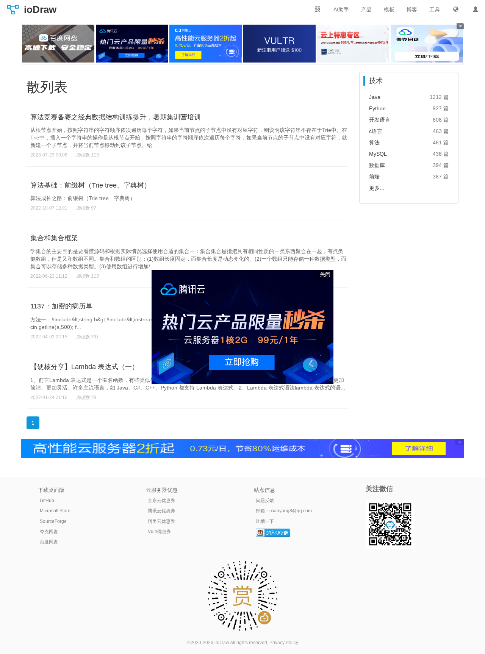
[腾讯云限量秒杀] (132, 43)
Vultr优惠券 (159, 531)
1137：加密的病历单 (61, 306)
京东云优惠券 (161, 500)
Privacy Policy (283, 642)
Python (377, 108)
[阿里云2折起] (205, 43)
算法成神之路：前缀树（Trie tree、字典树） (82, 198)
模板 (389, 9)
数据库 (377, 165)
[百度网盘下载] (58, 43)
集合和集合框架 (54, 238)
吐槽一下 (265, 521)
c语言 (375, 131)
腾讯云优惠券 (161, 510)
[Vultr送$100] (279, 43)
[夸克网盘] (427, 43)
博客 (412, 9)
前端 (374, 177)
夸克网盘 (49, 531)
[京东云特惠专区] (353, 43)
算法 (374, 142)
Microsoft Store (55, 510)
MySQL (378, 154)
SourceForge (53, 521)
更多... (376, 188)
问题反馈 (265, 500)
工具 (434, 9)
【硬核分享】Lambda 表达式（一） (84, 367)
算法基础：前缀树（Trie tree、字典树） (90, 185)
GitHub (47, 500)
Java (374, 97)
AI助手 (341, 9)
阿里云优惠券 (161, 521)
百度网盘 (49, 541)
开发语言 (379, 120)
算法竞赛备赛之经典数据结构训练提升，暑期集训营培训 (115, 117)
